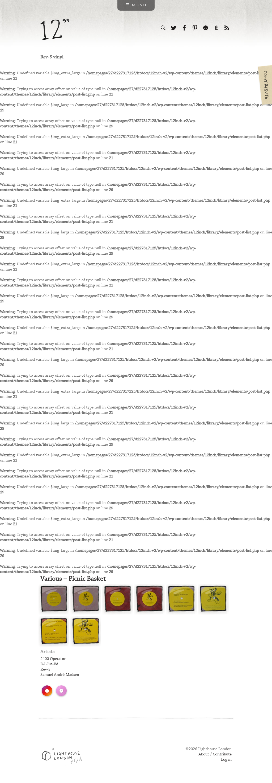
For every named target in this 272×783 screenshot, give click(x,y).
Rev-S (45, 669)
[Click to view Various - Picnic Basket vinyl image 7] (54, 631)
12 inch (54, 30)
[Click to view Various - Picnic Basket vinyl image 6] (213, 599)
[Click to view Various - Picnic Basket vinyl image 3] (117, 599)
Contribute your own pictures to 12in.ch (264, 85)
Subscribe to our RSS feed (227, 28)
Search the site (163, 28)
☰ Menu (136, 5)
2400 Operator (53, 659)
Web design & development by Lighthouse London (63, 756)
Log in (226, 759)
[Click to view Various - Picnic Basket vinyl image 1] (54, 599)
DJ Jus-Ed (49, 664)
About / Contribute (215, 754)
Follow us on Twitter (174, 28)
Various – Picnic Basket (73, 579)
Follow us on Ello (206, 28)
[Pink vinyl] (61, 690)
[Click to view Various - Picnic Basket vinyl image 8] (85, 631)
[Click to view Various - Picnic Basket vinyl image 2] (85, 599)
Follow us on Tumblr (216, 28)
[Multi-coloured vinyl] (47, 690)
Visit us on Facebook (184, 28)
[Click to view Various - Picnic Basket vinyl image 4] (149, 599)
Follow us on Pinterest (195, 28)
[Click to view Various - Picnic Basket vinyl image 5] (181, 599)
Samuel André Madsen (59, 674)
